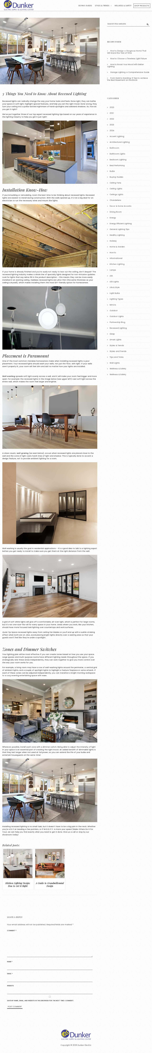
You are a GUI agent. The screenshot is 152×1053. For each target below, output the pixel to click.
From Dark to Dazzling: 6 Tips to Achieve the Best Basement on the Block (127, 79)
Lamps (113, 270)
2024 (112, 130)
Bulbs (112, 171)
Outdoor (114, 310)
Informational (116, 258)
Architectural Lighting (120, 142)
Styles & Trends (102, 5)
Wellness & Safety (123, 5)
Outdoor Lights (117, 316)
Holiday (113, 241)
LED (111, 276)
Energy (113, 218)
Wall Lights (115, 363)
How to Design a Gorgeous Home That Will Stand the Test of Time (126, 52)
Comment (12, 931)
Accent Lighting (117, 136)
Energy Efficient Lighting (121, 223)
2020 (112, 107)
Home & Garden (117, 247)
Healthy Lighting (117, 235)
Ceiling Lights (116, 188)
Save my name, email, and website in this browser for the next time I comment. (40, 1001)
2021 (112, 113)
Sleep (112, 334)
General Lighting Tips (119, 229)
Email (10, 974)
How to (113, 252)
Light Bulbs (115, 293)
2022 (112, 119)
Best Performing (117, 165)
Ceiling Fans (115, 183)
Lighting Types (116, 299)
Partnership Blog (117, 322)
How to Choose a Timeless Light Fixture (128, 58)
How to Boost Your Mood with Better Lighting (125, 65)
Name (10, 962)
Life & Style (115, 287)
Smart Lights (115, 339)
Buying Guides (85, 5)
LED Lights (114, 281)
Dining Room (116, 212)
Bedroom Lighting (118, 159)
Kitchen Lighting (117, 264)
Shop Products (141, 6)
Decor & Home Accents (120, 206)
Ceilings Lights (116, 194)
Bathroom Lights (117, 154)
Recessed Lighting (118, 328)
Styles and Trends (118, 351)
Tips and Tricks (117, 357)
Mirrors (113, 305)
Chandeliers (115, 200)
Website (10, 986)
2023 (112, 125)
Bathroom (114, 148)
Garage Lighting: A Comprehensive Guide (129, 72)
